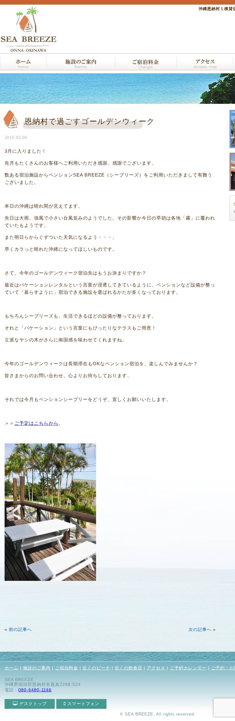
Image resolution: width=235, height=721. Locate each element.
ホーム (11, 667)
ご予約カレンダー (188, 667)
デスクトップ (32, 703)
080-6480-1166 (35, 689)
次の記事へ (199, 629)
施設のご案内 (36, 667)
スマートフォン (82, 703)
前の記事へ (20, 629)
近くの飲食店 (128, 667)
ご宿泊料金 (66, 667)
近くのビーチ (96, 667)
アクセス (156, 667)
